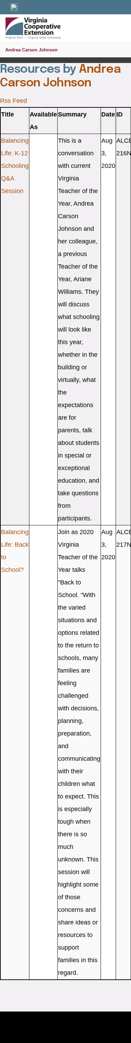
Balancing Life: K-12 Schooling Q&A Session (15, 165)
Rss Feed (13, 100)
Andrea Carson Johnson (31, 49)
